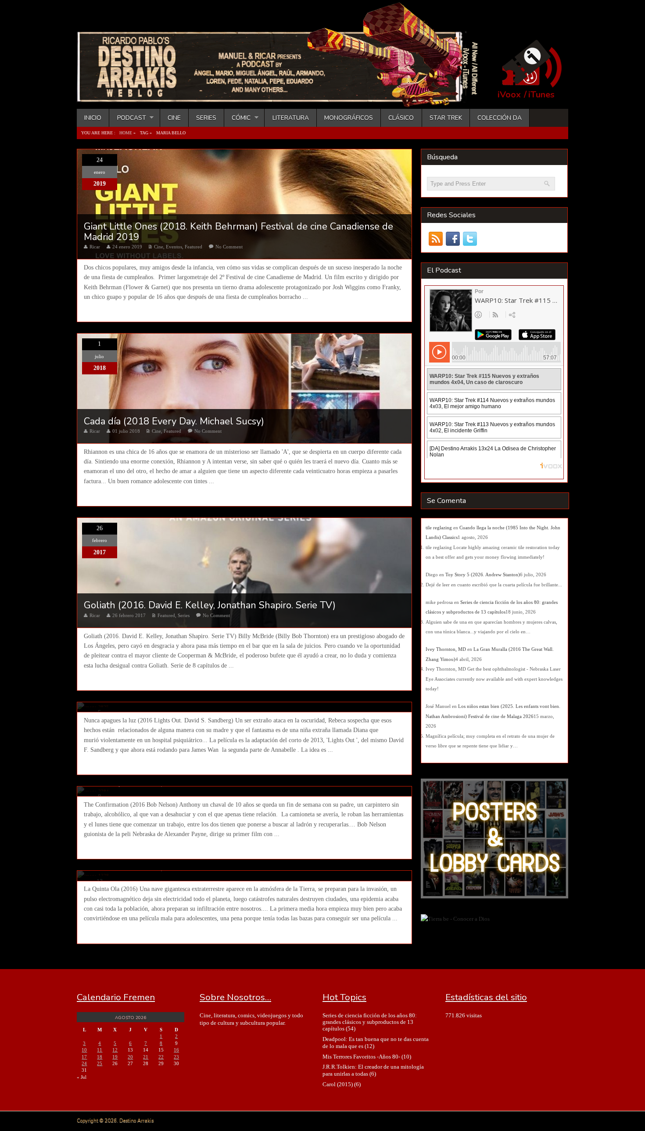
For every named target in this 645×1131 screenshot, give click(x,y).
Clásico (401, 118)
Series (206, 118)
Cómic (237, 118)
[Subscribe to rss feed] (435, 239)
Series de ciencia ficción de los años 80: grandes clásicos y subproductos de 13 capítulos (369, 1022)
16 (176, 1049)
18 (99, 1056)
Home (125, 132)
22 (161, 1056)
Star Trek (446, 118)
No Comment (229, 246)
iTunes (541, 95)
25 (99, 1063)
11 (99, 1049)
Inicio (92, 118)
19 (115, 1056)
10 (84, 1049)
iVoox (509, 95)
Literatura (290, 118)
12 (115, 1049)
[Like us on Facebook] (452, 239)
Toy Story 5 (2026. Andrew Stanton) (482, 574)
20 (130, 1056)
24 (84, 1063)
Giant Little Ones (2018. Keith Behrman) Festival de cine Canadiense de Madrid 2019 (238, 231)
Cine (174, 118)
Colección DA (499, 118)
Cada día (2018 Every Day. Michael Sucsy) (174, 421)
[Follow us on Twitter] (469, 239)
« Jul (81, 1077)
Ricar (95, 246)
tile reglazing (439, 527)
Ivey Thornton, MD (446, 649)
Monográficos (348, 118)
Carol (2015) (337, 1084)
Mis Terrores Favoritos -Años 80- (361, 1056)
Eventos (174, 246)
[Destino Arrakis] (283, 98)
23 (176, 1056)
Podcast (127, 118)
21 (145, 1056)
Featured (193, 246)
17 (84, 1056)
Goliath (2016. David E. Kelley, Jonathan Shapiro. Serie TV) (210, 605)
